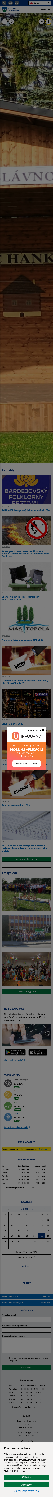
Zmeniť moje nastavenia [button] (26, 1491)
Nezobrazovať (34, 729)
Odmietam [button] (26, 1484)
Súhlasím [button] (26, 1477)
